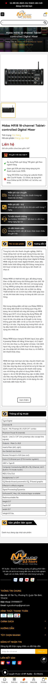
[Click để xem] (24, 78)
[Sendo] (20, 662)
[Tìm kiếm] (45, 22)
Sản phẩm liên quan (20, 522)
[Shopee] (3, 662)
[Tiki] (14, 662)
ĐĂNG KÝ (41, 651)
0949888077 (16, 602)
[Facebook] (21, 580)
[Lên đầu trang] (43, 669)
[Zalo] (15, 580)
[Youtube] (27, 580)
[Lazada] (8, 662)
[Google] (32, 580)
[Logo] (24, 14)
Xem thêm (24, 400)
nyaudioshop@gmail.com (18, 605)
